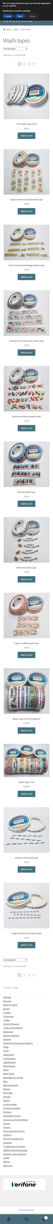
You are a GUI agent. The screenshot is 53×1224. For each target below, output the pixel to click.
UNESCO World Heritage (15, 1150)
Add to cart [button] (26, 135)
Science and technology (15, 1119)
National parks (10, 1085)
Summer (7, 1142)
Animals (7, 997)
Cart (40, 1217)
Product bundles (11, 1108)
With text (8, 1165)
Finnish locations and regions (18, 1043)
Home (9, 29)
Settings (32, 16)
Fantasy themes (11, 1035)
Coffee (6, 1020)
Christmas (8, 1016)
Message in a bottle (13, 1077)
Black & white (10, 1005)
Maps (6, 1070)
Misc (5, 1081)
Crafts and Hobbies (13, 1027)
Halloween (8, 1054)
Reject (20, 16)
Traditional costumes (14, 1146)
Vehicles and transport (14, 1154)
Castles (7, 1012)
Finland (7, 1039)
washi (6, 1158)
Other (16, 29)
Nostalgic (8, 1092)
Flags (5, 1047)
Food (6, 1050)
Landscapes (9, 1058)
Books (6, 1008)
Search (26, 1219)
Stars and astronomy (14, 1131)
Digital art (8, 1031)
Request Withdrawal (26, 1210)
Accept (8, 16)
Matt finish (8, 1073)
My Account (9, 1219)
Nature (6, 1089)
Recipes (7, 1112)
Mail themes (9, 1066)
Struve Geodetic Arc (13, 1138)
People (7, 1096)
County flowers (11, 1024)
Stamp (6, 1127)
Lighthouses (9, 1062)
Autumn (7, 1001)
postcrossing (10, 1104)
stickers (7, 1135)
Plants (6, 1100)
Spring (6, 1123)
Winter (6, 1161)
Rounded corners (12, 1115)
